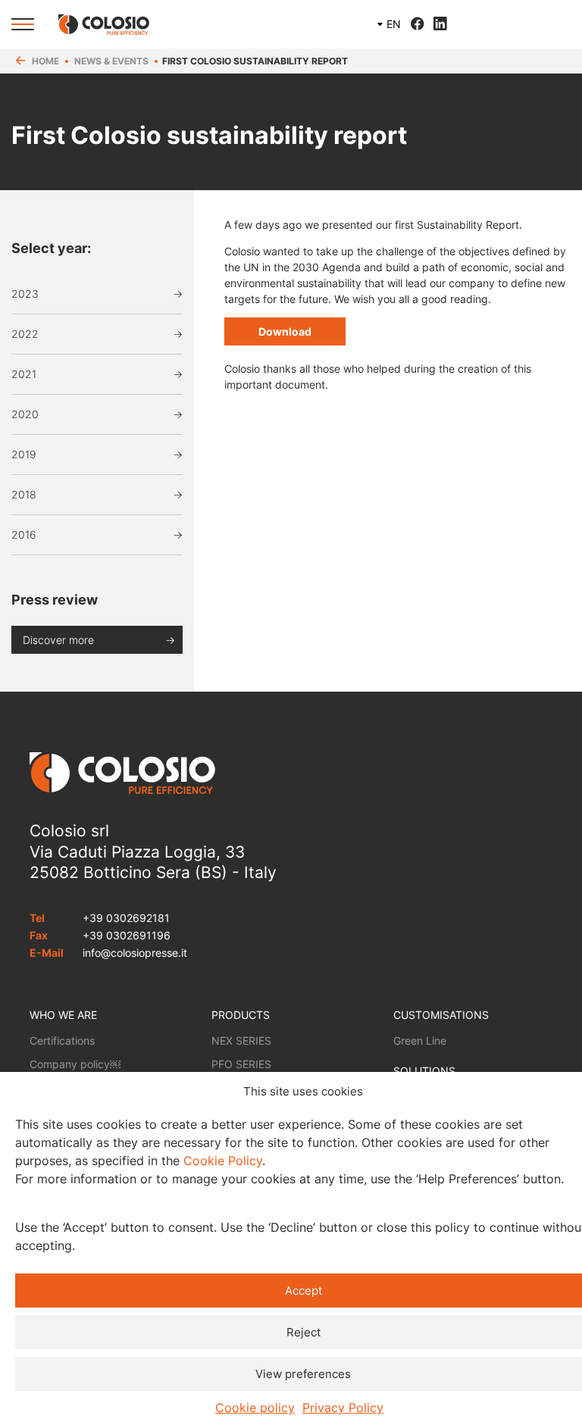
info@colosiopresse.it (135, 952)
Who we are (63, 1014)
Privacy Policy (342, 1407)
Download (284, 331)
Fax (39, 935)
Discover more (58, 639)
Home (45, 61)
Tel (37, 917)
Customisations (441, 1014)
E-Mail (47, 952)
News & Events (111, 61)
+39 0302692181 (126, 917)
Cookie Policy (222, 1160)
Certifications (62, 1040)
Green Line (419, 1040)
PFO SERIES (241, 1064)
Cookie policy (255, 1407)
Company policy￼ (75, 1064)
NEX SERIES (241, 1040)
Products (240, 1014)
